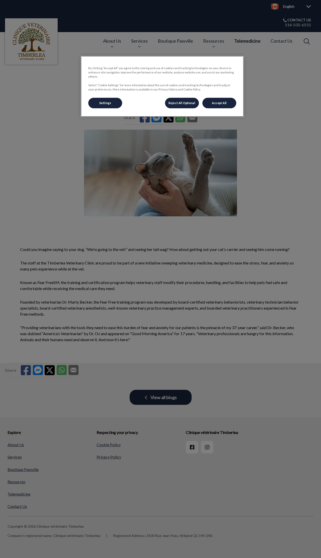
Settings (105, 103)
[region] (162, 86)
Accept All (219, 103)
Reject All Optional (182, 103)
